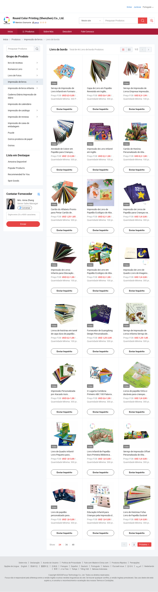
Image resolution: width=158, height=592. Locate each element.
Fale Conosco (87, 31)
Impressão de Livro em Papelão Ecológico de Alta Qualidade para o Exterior (99, 273)
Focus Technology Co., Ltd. (74, 575)
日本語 (54, 566)
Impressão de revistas (18, 116)
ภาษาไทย (65, 569)
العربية (138, 566)
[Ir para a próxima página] (149, 49)
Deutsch (84, 566)
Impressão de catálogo (19, 110)
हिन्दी (55, 569)
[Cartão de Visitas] (38, 194)
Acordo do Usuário (50, 562)
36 (66, 544)
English (24, 566)
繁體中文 (44, 566)
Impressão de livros (17, 81)
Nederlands (149, 566)
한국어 (130, 566)
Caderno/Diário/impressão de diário (22, 96)
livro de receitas (15, 62)
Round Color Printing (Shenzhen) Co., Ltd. (38, 18)
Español (74, 566)
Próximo (143, 544)
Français (64, 566)
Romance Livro (15, 69)
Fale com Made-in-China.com (96, 562)
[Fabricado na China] (23, 6)
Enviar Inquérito (64, 109)
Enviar (23, 224)
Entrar (129, 7)
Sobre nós (23, 562)
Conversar (26, 208)
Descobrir (67, 31)
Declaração (35, 562)
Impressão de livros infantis (21, 88)
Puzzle (11, 132)
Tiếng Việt (84, 569)
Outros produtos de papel (20, 139)
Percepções (134, 562)
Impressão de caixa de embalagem (18, 125)
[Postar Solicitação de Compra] (152, 20)
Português (95, 566)
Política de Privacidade (71, 562)
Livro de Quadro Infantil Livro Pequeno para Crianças (62, 454)
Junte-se (137, 7)
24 (60, 544)
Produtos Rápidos (119, 562)
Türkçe (74, 569)
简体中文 (34, 566)
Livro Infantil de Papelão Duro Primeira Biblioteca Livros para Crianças (98, 454)
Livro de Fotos (14, 75)
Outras (11, 145)
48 (73, 544)
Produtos (29, 31)
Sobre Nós (48, 31)
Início (10, 31)
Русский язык (118, 566)
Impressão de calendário (19, 104)
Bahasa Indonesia (99, 569)
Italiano (106, 566)
